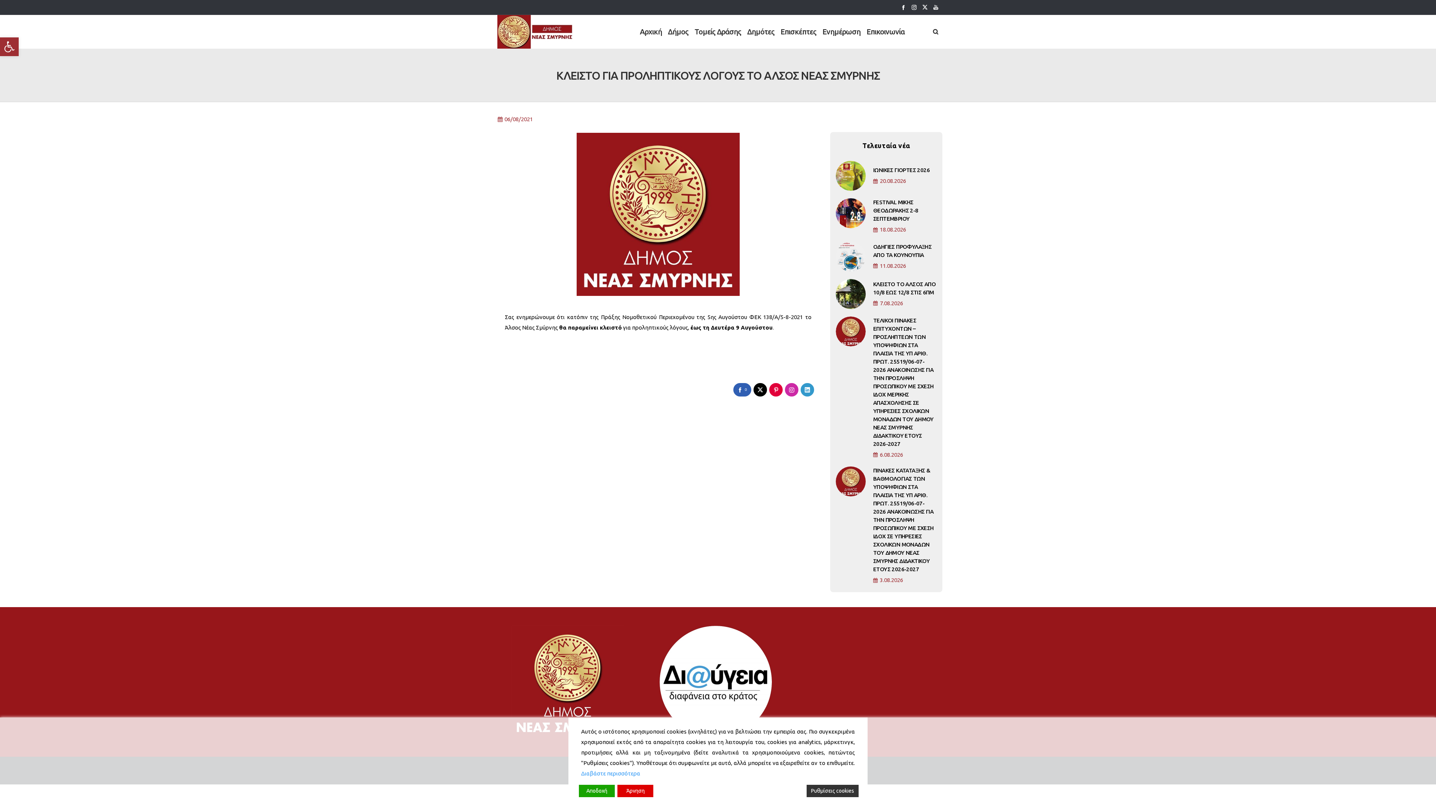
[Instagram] (914, 7)
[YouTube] (935, 7)
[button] (9, 46)
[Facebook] (903, 7)
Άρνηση (635, 791)
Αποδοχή (596, 791)
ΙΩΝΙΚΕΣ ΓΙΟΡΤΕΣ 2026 (901, 170)
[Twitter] (925, 7)
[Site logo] (535, 32)
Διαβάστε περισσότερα (610, 773)
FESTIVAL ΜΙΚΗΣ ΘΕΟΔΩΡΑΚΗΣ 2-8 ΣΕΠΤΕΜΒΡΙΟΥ (895, 210)
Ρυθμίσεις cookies (832, 791)
